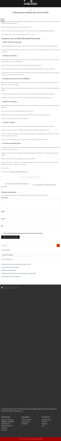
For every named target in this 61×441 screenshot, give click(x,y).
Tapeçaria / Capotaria (7, 419)
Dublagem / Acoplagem (7, 421)
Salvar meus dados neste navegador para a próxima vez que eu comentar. (23, 233)
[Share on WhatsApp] (22, 177)
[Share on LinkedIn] (39, 177)
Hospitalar (4, 427)
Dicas (30, 10)
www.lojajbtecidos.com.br (20, 171)
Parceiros (44, 421)
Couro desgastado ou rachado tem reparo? (44, 184)
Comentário (4, 197)
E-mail (3, 218)
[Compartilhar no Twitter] (27, 177)
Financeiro (45, 423)
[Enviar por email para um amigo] (30, 177)
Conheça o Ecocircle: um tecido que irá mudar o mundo (16, 264)
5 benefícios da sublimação (8, 270)
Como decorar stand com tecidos (10, 267)
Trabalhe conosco (47, 419)
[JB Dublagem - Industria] (30, 3)
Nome (3, 211)
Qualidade (24, 423)
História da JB (25, 421)
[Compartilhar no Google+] (36, 177)
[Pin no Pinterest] (33, 177)
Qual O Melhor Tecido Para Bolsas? (11, 276)
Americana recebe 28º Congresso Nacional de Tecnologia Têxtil (18, 273)
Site (2, 226)
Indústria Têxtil (5, 423)
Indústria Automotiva (7, 425)
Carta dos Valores (26, 419)
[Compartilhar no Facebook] (24, 177)
